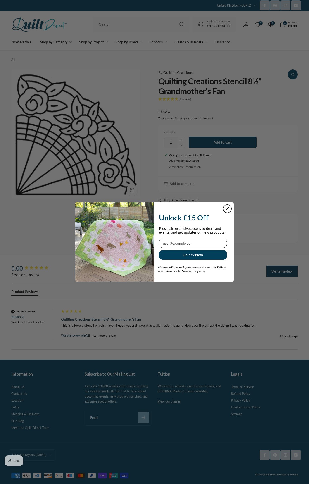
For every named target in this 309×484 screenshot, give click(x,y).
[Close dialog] (227, 209)
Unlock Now (193, 255)
